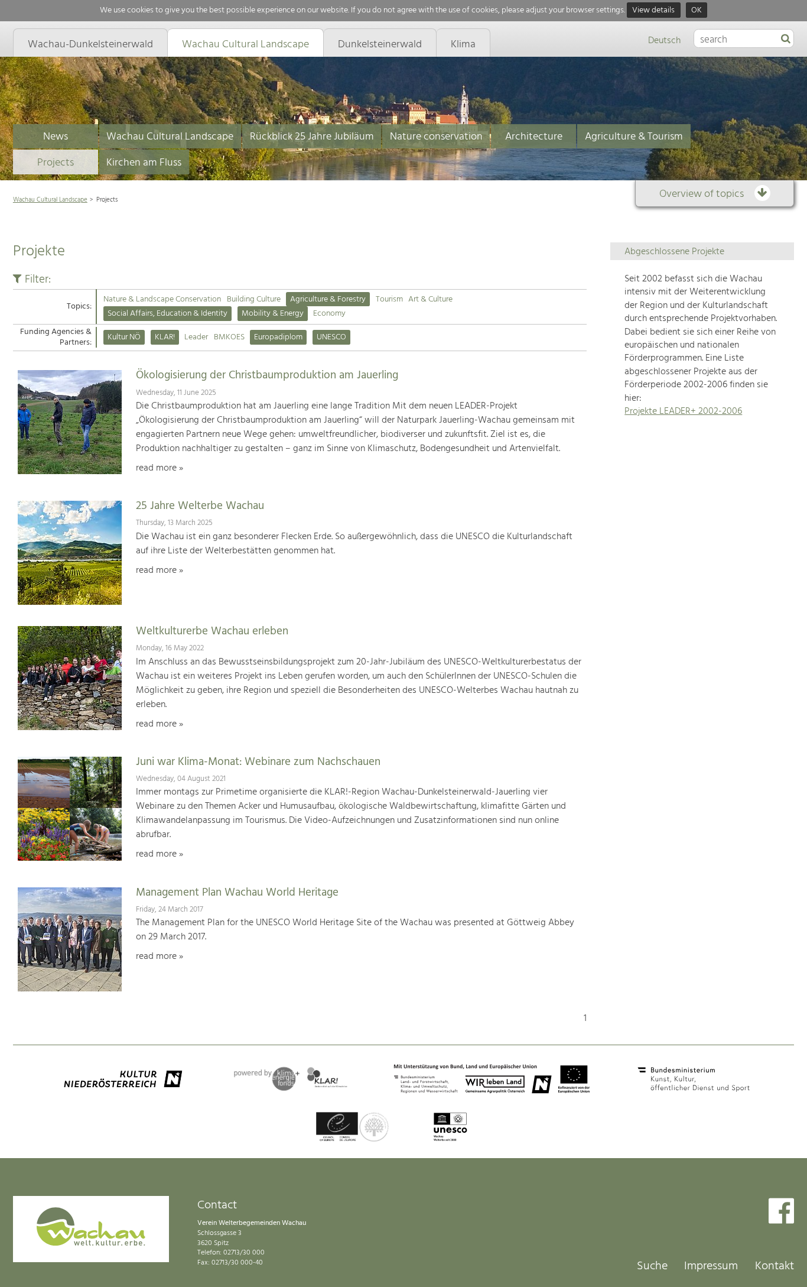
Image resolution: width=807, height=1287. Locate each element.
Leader (196, 337)
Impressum (711, 1266)
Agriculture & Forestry (328, 299)
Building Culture (254, 299)
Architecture (533, 136)
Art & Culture (430, 299)
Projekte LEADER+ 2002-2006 (683, 411)
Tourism (389, 299)
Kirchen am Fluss (143, 162)
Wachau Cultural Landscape (169, 136)
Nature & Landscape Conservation (162, 299)
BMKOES (229, 337)
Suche (652, 1266)
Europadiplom (278, 337)
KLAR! (165, 337)
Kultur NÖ (124, 337)
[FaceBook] (781, 1212)
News (55, 136)
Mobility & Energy (273, 313)
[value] (785, 39)
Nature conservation (436, 136)
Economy (329, 313)
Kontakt (774, 1266)
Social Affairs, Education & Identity (167, 313)
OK (696, 10)
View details (653, 10)
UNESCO (331, 337)
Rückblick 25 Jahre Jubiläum (312, 136)
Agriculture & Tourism (634, 136)
